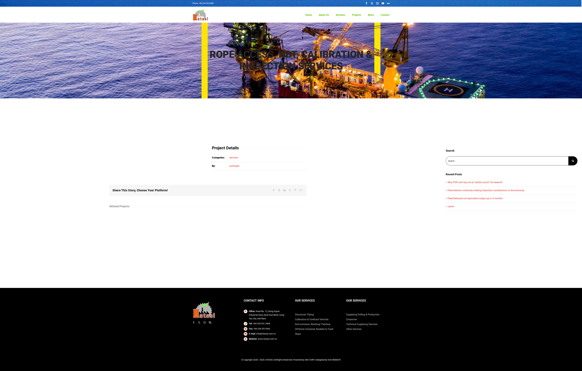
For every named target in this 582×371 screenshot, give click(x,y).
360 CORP (309, 360)
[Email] (300, 190)
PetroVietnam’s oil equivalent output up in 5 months (475, 198)
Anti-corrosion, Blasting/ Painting (312, 324)
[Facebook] (273, 190)
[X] (279, 190)
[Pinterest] (295, 190)
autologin (234, 166)
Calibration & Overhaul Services (311, 319)
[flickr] (388, 3)
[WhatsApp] (290, 190)
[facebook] (366, 3)
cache (451, 206)
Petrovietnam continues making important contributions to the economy (486, 190)
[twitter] (372, 3)
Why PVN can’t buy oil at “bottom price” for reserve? (475, 182)
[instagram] (377, 3)
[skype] (210, 322)
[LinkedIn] (284, 190)
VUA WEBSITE (334, 360)
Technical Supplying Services (361, 324)
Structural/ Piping (304, 314)
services (233, 157)
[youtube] (383, 3)
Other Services (353, 329)
